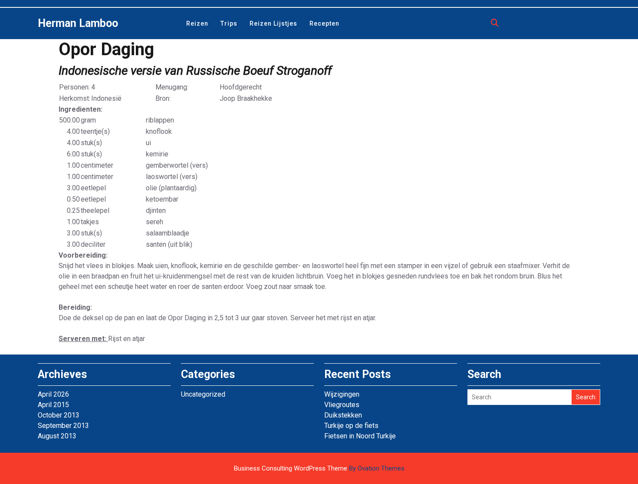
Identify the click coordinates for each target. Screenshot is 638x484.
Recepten (324, 23)
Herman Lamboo (78, 23)
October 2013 (58, 415)
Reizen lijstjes (273, 23)
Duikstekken (343, 415)
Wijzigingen (341, 394)
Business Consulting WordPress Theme (319, 468)
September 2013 (63, 425)
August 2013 (57, 436)
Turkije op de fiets (351, 425)
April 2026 (53, 394)
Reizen (197, 23)
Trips (228, 23)
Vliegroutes (341, 405)
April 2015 (53, 405)
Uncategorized (203, 394)
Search (585, 397)
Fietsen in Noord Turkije (360, 436)
